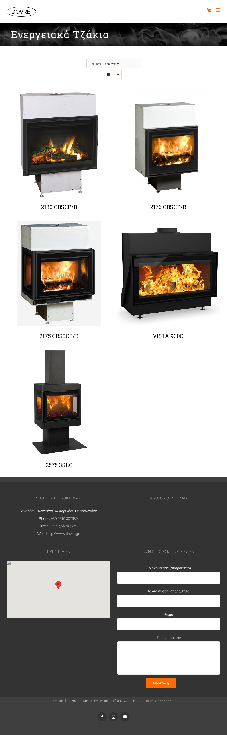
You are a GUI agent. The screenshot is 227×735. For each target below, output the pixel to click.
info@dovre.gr (64, 526)
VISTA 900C (168, 336)
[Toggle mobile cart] (209, 10)
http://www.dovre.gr (63, 533)
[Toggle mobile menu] (218, 10)
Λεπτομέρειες (59, 146)
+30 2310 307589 (64, 518)
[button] (58, 585)
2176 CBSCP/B (168, 207)
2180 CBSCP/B (59, 207)
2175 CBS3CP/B (58, 336)
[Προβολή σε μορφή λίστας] (117, 74)
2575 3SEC (59, 465)
